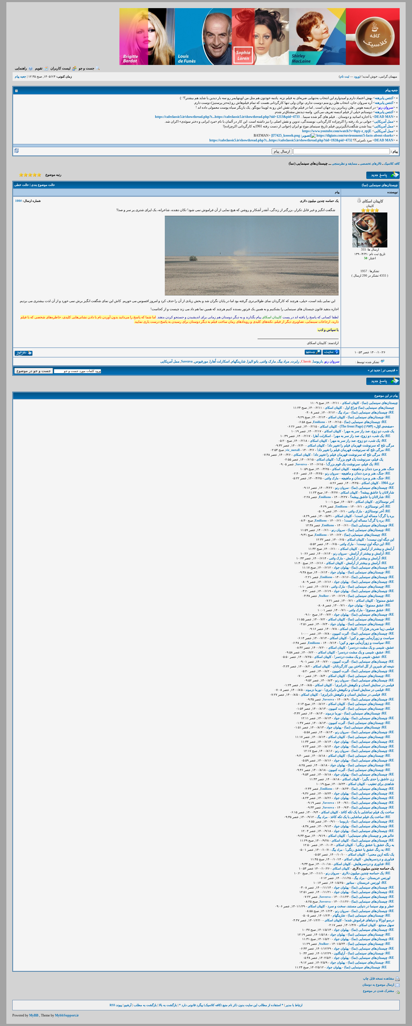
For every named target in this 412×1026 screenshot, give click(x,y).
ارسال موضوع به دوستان (378, 984)
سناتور (350, 882)
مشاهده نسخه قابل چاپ (378, 978)
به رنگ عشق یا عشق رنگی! (375, 845)
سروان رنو (332, 473)
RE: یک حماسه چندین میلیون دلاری (366, 873)
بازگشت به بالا (168, 1005)
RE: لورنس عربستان (372, 883)
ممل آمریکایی (383, 121)
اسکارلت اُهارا (220, 361)
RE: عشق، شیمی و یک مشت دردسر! (364, 652)
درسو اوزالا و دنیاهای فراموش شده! (369, 920)
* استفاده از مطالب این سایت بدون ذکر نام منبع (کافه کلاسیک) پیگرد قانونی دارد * (231, 1005)
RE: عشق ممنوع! (377, 605)
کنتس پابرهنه (384, 98)
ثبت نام (344, 76)
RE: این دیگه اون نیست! (373, 544)
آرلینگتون (339, 953)
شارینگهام (238, 361)
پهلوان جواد (341, 567)
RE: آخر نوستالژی (377, 506)
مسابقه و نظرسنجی (344, 163)
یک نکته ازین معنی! (381, 854)
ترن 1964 (387, 483)
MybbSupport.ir (67, 1015)
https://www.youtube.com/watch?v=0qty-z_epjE (336, 131)
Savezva (187, 361)
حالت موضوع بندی (43, 184)
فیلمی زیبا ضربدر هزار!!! (377, 629)
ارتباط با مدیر (294, 1005)
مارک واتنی (268, 361)
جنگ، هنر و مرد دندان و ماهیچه (373, 469)
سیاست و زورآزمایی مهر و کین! (371, 638)
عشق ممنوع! (385, 600)
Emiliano (319, 422)
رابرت (295, 361)
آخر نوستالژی (384, 502)
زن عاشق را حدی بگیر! (378, 779)
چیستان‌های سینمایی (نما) (380, 403)
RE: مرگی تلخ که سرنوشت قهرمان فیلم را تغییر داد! (353, 450)
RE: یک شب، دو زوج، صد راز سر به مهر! (362, 436)
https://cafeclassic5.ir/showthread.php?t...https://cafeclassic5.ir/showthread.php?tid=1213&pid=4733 (227, 117)
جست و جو (86, 68)
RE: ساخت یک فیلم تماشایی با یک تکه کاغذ (360, 817)
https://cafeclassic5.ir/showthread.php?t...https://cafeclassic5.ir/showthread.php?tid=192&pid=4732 (280, 140)
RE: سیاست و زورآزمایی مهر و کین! (364, 643)
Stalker (324, 595)
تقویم (38, 68)
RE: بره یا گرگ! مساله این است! (367, 520)
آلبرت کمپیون (340, 633)
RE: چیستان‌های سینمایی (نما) (372, 412)
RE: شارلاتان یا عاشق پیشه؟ (370, 497)
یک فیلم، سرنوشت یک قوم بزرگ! (359, 459)
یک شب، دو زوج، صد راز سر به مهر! (369, 431)
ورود (357, 76)
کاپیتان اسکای (350, 403)
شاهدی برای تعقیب (381, 784)
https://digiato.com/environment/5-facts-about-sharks (354, 135)
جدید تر (375, 370)
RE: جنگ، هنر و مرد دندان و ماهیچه (365, 473)
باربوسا (318, 361)
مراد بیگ (283, 361)
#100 (18, 200)
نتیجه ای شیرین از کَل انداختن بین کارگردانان (363, 666)
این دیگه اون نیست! (380, 539)
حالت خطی (21, 184)
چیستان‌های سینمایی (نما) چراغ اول (369, 408)
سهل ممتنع (386, 925)
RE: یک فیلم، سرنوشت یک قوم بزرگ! (352, 464)
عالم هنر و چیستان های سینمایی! (371, 836)
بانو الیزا (252, 361)
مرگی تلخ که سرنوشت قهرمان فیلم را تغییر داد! (360, 445)
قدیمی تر (389, 370)
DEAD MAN (383, 117)
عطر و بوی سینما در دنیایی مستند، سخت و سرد (361, 906)
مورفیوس (201, 361)
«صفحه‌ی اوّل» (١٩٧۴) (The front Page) (367, 426)
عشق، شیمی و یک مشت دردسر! (371, 647)
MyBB (33, 1015)
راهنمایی (21, 68)
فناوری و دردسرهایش (379, 859)
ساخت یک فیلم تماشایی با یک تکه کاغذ (367, 812)
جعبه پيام (20, 76)
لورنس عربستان (378, 878)
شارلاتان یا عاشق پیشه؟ (377, 492)
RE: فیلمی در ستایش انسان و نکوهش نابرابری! (357, 690)
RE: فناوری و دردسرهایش (371, 864)
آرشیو (127, 1005)
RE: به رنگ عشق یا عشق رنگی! (367, 850)
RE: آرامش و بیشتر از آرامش (369, 553)
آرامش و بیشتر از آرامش (377, 549)
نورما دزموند (313, 689)
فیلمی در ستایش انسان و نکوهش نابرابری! (364, 685)
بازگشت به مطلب (145, 1005)
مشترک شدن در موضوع (378, 990)
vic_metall (293, 450)
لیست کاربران (60, 68)
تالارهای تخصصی (370, 163)
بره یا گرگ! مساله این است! (374, 516)
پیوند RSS (116, 1005)
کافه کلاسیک (392, 163)
